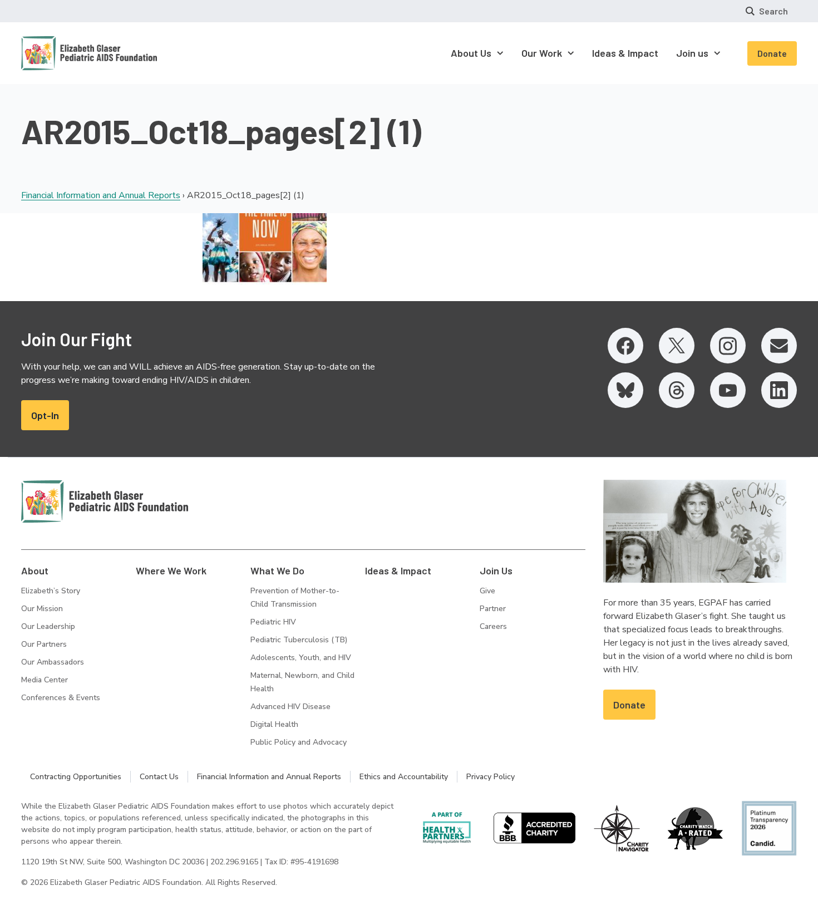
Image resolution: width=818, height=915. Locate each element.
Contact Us (159, 776)
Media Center (44, 680)
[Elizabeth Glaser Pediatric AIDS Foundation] (104, 501)
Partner (493, 608)
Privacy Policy (490, 776)
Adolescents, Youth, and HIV (300, 657)
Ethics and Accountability (403, 776)
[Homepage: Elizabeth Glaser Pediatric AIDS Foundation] (60, 53)
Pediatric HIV (273, 622)
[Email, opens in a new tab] (779, 345)
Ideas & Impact (398, 570)
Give (487, 591)
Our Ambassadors (52, 662)
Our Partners (44, 644)
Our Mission (42, 608)
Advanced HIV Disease (290, 706)
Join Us (496, 570)
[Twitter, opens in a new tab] (676, 345)
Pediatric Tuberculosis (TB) (298, 639)
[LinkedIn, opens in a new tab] (779, 390)
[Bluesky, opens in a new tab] (625, 390)
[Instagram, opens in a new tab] (728, 345)
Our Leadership (48, 626)
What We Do (277, 570)
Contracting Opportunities (75, 776)
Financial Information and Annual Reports (100, 195)
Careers (493, 626)
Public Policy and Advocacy (298, 742)
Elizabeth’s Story (50, 591)
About (34, 570)
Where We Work (171, 570)
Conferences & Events (60, 697)
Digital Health (274, 724)
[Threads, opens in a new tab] (676, 390)
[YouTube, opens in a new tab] (728, 390)
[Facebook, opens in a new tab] (625, 345)
